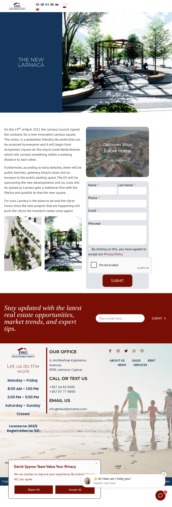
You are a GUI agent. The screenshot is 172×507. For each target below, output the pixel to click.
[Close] (96, 463)
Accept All (75, 490)
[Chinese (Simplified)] (37, 9)
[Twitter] (126, 351)
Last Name (126, 185)
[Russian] (57, 4)
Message (94, 223)
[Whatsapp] (134, 351)
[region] (54, 479)
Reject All (34, 490)
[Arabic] (52, 4)
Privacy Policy (113, 254)
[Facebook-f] (110, 351)
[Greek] (42, 4)
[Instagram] (118, 351)
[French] (47, 4)
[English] (37, 4)
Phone (93, 197)
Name (92, 185)
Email (92, 210)
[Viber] (142, 351)
